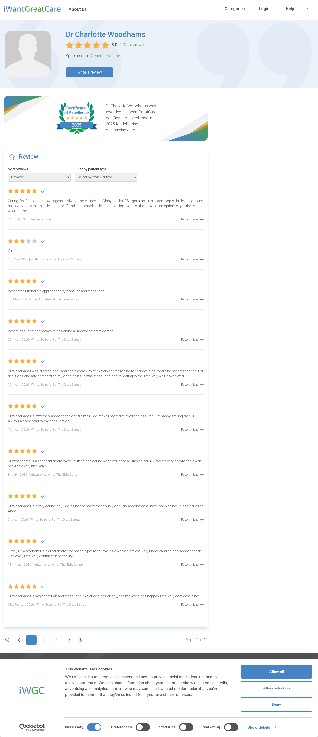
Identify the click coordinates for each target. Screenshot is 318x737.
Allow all (276, 672)
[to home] (32, 11)
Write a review (89, 72)
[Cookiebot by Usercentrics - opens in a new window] (32, 727)
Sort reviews (18, 169)
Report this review (192, 219)
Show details (258, 727)
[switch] (143, 727)
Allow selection (276, 688)
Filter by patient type (91, 169)
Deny (276, 704)
